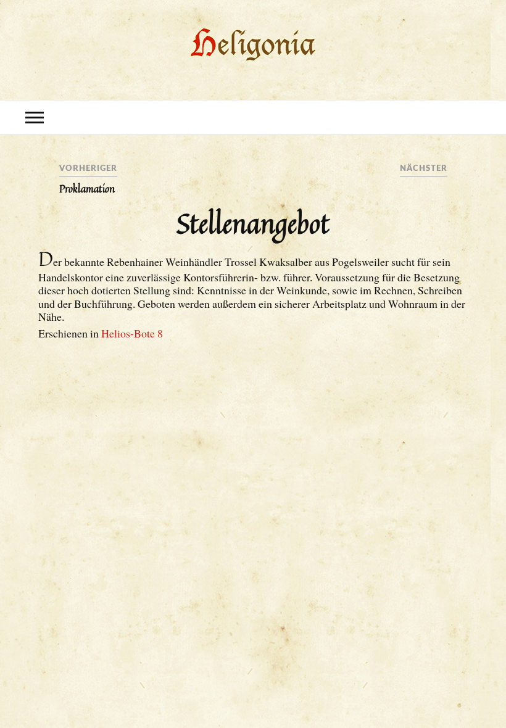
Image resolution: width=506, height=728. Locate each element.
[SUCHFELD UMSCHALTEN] (471, 117)
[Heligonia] (253, 61)
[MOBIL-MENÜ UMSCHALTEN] (34, 117)
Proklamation (87, 189)
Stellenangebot (253, 223)
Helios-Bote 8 (132, 333)
